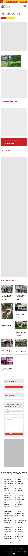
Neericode (19, 517)
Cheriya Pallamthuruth (22, 485)
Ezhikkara (7, 490)
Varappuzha (19, 540)
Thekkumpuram (20, 531)
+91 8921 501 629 (9, 143)
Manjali (18, 510)
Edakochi (7, 488)
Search (14, 387)
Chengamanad (20, 483)
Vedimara (19, 542)
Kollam (18, 497)
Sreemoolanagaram (9, 529)
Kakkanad (7, 493)
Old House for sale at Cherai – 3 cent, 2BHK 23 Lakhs (21, 316)
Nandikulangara (20, 515)
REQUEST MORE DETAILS (14, 433)
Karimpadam (8, 495)
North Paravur (8, 518)
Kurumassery (20, 504)
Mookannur (7, 513)
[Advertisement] (14, 36)
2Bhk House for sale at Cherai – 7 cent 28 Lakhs (7, 370)
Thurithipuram (8, 536)
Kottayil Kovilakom (21, 501)
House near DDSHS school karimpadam (6, 324)
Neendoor (7, 517)
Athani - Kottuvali (9, 481)
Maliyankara (8, 508)
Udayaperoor (20, 536)
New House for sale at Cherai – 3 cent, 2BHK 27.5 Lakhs (21, 334)
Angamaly (19, 479)
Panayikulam (19, 522)
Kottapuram (8, 501)
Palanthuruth (8, 520)
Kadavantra (7, 492)
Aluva (18, 477)
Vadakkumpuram (9, 538)
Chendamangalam (9, 483)
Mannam (19, 511)
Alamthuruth (8, 477)
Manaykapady (8, 510)
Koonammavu (8, 499)
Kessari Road (20, 495)
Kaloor (18, 493)
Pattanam (19, 524)
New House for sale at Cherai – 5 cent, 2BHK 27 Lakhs (7, 352)
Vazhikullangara (8, 542)
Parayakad (7, 524)
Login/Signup (23, 1)
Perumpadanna (8, 526)
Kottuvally (7, 502)
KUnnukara (7, 504)
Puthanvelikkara (8, 527)
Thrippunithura (20, 533)
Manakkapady (20, 508)
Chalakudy (19, 481)
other (18, 518)
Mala (18, 506)
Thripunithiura (8, 534)
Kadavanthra (19, 490)
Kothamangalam (20, 499)
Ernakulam (19, 488)
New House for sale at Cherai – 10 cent (21, 352)
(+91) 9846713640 (10, 404)
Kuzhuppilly (7, 506)
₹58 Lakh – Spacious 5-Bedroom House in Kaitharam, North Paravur (21, 297)
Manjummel (8, 511)
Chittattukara (20, 486)
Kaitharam (19, 492)
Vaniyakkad (7, 540)
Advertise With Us (8, 547)
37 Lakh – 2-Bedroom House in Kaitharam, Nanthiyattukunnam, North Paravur (7, 297)
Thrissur (18, 534)
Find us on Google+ (18, 548)
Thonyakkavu (8, 533)
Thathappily (19, 529)
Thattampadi (8, 531)
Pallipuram (7, 522)
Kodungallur (8, 497)
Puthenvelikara (20, 527)
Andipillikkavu (8, 479)
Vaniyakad (19, 538)
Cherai (6, 485)
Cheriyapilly (7, 486)
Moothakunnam (20, 513)
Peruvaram (19, 526)
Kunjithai (19, 502)
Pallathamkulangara (21, 520)
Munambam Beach (9, 515)
